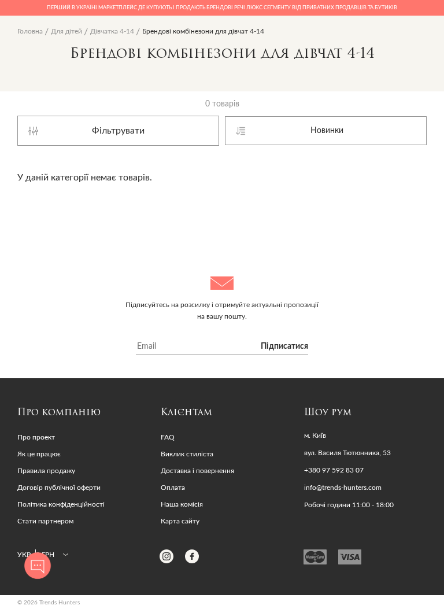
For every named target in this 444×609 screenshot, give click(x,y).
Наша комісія (182, 504)
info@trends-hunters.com (343, 487)
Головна (30, 31)
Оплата (173, 487)
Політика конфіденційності (61, 504)
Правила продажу (46, 470)
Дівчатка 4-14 (112, 31)
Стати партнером (45, 521)
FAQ (168, 437)
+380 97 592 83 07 (334, 470)
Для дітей (66, 31)
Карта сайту (180, 521)
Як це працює (39, 454)
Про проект (36, 437)
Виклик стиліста (187, 454)
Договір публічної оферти (59, 487)
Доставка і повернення (197, 470)
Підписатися (284, 346)
